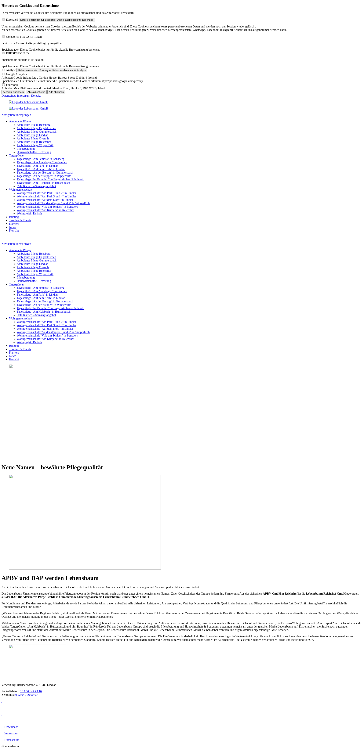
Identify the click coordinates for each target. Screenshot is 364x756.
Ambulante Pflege (20, 121)
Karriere (14, 223)
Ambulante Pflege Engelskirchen (36, 128)
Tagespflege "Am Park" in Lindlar (37, 165)
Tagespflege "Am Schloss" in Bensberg (40, 158)
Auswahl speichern (13, 92)
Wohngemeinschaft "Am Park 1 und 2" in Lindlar (46, 193)
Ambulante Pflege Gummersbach (36, 131)
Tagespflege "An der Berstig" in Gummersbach (45, 172)
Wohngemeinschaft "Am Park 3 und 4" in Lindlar (46, 196)
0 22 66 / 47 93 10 (31, 691)
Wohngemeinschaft (20, 189)
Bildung (14, 216)
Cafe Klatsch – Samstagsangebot (36, 186)
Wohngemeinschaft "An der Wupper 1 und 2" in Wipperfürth (53, 203)
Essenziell (12, 19)
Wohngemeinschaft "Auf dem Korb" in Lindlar (45, 199)
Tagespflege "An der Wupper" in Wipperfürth (44, 176)
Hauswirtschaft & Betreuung (34, 152)
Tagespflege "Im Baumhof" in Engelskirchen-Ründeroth (50, 179)
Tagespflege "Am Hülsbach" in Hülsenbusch (44, 182)
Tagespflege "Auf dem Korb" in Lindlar (41, 169)
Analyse (11, 70)
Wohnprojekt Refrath (29, 213)
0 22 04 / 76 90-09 (26, 694)
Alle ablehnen (56, 92)
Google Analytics (16, 74)
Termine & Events (20, 220)
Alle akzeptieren (36, 92)
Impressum (23, 95)
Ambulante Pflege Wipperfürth (35, 145)
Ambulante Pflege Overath (33, 138)
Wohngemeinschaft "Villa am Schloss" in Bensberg (47, 206)
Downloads (11, 727)
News (12, 227)
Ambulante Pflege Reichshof (34, 141)
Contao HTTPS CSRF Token (24, 36)
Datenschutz (9, 95)
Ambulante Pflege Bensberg (33, 124)
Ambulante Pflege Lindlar (32, 135)
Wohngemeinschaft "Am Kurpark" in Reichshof (45, 210)
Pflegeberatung (26, 148)
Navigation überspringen (16, 115)
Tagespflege (16, 155)
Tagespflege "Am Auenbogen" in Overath (42, 162)
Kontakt (36, 95)
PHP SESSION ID (17, 53)
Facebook (12, 84)
